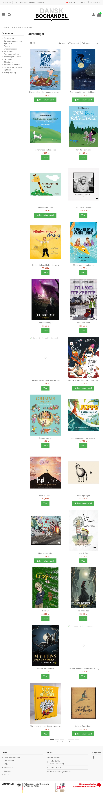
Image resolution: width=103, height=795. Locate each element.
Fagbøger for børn (11, 54)
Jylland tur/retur (83, 323)
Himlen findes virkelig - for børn (45, 265)
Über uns (7, 771)
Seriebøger (8, 51)
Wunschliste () (95, 2)
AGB (16, 2)
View (45, 157)
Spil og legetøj (10, 72)
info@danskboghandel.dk (60, 771)
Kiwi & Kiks (83, 553)
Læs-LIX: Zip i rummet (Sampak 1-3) (83, 668)
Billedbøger (8, 62)
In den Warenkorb (46, 100)
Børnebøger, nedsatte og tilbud (13, 68)
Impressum (8, 767)
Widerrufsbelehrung (27, 2)
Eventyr (7, 46)
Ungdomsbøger (10, 49)
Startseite (40, 2)
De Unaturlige (83, 611)
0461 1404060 (56, 767)
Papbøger (8, 59)
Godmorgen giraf (45, 207)
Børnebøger (7, 33)
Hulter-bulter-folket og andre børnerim (45, 92)
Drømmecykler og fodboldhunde (83, 92)
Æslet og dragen (83, 495)
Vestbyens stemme (83, 207)
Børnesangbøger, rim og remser (13, 42)
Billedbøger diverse (12, 64)
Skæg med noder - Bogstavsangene (45, 726)
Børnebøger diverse (12, 57)
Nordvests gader (45, 553)
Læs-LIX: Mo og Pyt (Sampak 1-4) (45, 380)
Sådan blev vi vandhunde (83, 265)
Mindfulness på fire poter (45, 150)
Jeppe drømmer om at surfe (83, 438)
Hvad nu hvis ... (45, 495)
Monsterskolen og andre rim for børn (83, 380)
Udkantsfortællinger (83, 726)
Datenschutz (7, 2)
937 (71, 742)
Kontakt (7, 774)
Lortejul (45, 611)
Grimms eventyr (45, 438)
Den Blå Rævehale (83, 150)
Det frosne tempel (45, 323)
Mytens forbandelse (45, 668)
